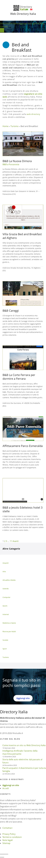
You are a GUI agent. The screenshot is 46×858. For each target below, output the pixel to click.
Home (5, 126)
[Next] (3, 857)
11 (11, 541)
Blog (42, 23)
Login (33, 23)
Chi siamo (14, 23)
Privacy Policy (8, 834)
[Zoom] (7, 854)
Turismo (14, 126)
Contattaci (7, 827)
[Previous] (1, 857)
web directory (33, 114)
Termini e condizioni (12, 837)
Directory (4, 23)
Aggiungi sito (25, 23)
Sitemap (6, 843)
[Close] (1, 854)
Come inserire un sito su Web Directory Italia (23, 745)
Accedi (5, 788)
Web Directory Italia (23, 14)
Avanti (16, 541)
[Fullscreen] (5, 854)
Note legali (7, 840)
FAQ (38, 23)
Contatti (4, 26)
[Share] (3, 854)
